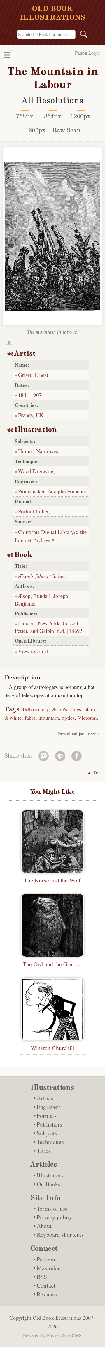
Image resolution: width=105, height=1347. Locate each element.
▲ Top (94, 772)
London (26, 623)
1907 (36, 394)
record (38, 651)
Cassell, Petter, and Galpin (47, 627)
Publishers (49, 1124)
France (25, 415)
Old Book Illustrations (57, 1317)
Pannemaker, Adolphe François (52, 491)
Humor (25, 451)
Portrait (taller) (34, 511)
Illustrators (50, 1175)
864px (52, 116)
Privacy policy (54, 1217)
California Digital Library (46, 531)
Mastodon (49, 1268)
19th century (35, 709)
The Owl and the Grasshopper (58, 964)
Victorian (88, 717)
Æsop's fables (66, 709)
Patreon (46, 1259)
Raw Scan (66, 130)
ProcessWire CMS (64, 1335)
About (44, 1226)
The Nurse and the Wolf (52, 880)
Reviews (47, 1294)
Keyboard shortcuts (60, 1235)
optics (68, 717)
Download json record (79, 733)
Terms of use (52, 1208)
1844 (23, 394)
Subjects (47, 1133)
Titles (44, 1150)
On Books (49, 1184)
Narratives (47, 451)
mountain (48, 717)
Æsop (24, 595)
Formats (47, 1116)
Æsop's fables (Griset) (42, 575)
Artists (45, 1098)
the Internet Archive (51, 536)
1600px (35, 130)
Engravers (49, 1107)
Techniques (50, 1142)
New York (49, 623)
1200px (80, 116)
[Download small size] (9, 343)
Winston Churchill (52, 1047)
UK (39, 415)
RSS (42, 1277)
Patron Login (87, 53)
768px (24, 116)
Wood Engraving (36, 471)
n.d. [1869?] (70, 630)
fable (30, 717)
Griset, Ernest (33, 374)
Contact (46, 1285)
